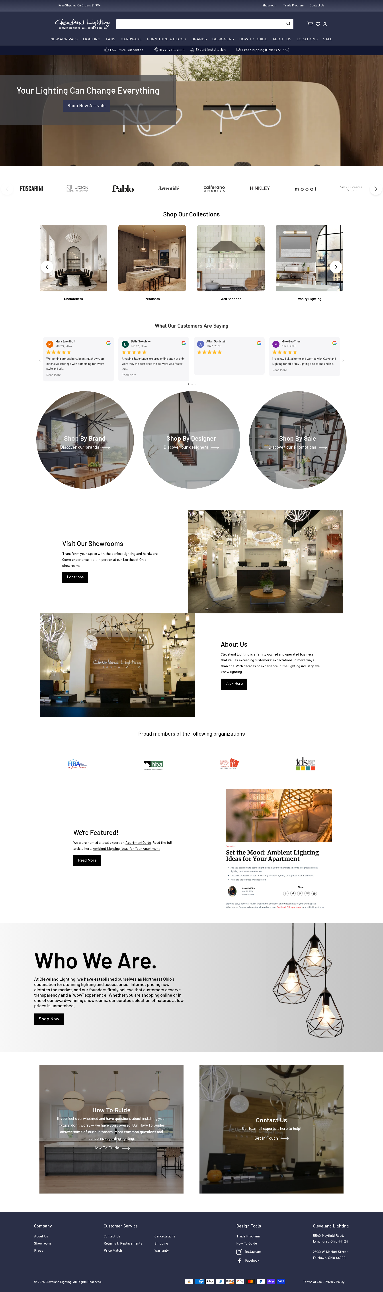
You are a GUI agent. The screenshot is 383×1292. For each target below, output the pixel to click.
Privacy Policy (334, 1282)
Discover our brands (79, 447)
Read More (53, 375)
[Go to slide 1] (188, 384)
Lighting (92, 39)
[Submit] (288, 24)
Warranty (161, 1251)
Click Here (234, 684)
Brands (199, 39)
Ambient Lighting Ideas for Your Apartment (126, 849)
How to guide (253, 39)
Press (38, 1251)
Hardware (131, 39)
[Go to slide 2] (192, 384)
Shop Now (49, 1019)
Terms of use (312, 1282)
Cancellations (164, 1236)
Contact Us (112, 1236)
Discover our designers (186, 447)
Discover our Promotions (292, 447)
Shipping (161, 1243)
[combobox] (204, 24)
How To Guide (106, 1148)
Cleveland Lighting (59, 1282)
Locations (307, 39)
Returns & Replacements (123, 1243)
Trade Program (248, 1236)
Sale (327, 39)
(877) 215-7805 (172, 50)
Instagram (253, 1252)
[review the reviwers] (108, 344)
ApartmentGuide (138, 843)
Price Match (113, 1251)
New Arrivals (64, 39)
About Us (282, 39)
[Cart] (310, 24)
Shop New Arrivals (86, 106)
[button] (376, 189)
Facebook (252, 1261)
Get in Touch (266, 1138)
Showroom (42, 1243)
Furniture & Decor (166, 39)
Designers (223, 39)
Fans (110, 39)
